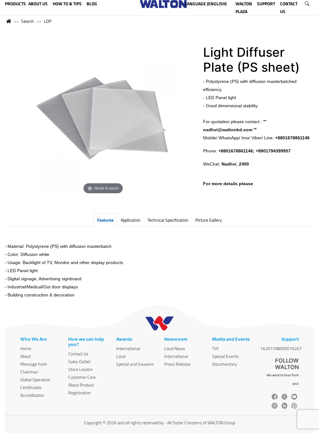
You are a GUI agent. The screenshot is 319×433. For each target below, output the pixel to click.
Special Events (225, 356)
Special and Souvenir (135, 364)
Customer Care (82, 377)
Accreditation (32, 395)
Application (130, 220)
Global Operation (35, 379)
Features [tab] (105, 220)
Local (121, 356)
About (25, 356)
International (128, 348)
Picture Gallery (208, 220)
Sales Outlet (79, 361)
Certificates (30, 387)
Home (25, 348)
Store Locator (80, 369)
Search (27, 21)
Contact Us (78, 353)
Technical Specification (167, 220)
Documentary (224, 364)
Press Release (177, 364)
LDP (47, 21)
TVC (215, 348)
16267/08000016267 (281, 348)
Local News (174, 348)
